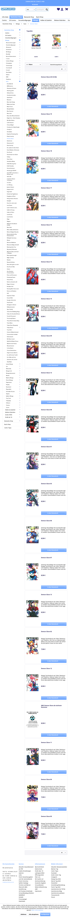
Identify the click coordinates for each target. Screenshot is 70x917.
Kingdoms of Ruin (11, 196)
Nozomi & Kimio (11, 262)
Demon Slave (10, 138)
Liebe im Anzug (10, 210)
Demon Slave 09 (46, 336)
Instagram (54, 877)
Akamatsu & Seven (11, 88)
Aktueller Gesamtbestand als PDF (26, 868)
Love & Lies (9, 214)
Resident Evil (10, 286)
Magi (8, 219)
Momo (8, 240)
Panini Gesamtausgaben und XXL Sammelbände (26, 878)
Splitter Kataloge (23, 883)
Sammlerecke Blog (56, 891)
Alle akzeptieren (33, 914)
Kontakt (21, 897)
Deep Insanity (10, 136)
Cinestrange (9, 65)
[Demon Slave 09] (32, 350)
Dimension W (10, 143)
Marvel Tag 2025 (56, 881)
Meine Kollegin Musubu (13, 232)
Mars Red (9, 227)
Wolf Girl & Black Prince (12, 341)
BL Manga (8, 52)
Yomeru (8, 405)
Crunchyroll (9, 67)
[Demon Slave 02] (32, 646)
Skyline (8, 393)
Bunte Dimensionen (11, 56)
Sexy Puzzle (10, 302)
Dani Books (9, 72)
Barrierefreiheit (39, 867)
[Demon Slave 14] (32, 387)
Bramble (8, 54)
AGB (36, 889)
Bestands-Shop (8, 421)
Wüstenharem (10, 346)
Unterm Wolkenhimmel (12, 332)
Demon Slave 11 (46, 742)
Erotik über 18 (39, 871)
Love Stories (10, 216)
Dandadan (9, 131)
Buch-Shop (7, 424)
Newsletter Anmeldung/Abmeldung (58, 884)
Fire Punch (9, 152)
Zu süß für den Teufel (12, 355)
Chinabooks (9, 63)
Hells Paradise (10, 166)
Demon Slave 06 (36, 48)
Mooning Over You (11, 247)
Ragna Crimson (10, 284)
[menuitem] (37, 10)
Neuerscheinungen (11, 42)
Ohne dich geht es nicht (13, 264)
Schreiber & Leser (10, 391)
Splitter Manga (9, 396)
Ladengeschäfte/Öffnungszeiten (39, 874)
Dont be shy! (10, 145)
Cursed (8, 70)
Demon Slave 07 (46, 558)
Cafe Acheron (10, 122)
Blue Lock (9, 113)
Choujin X (9, 129)
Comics (7, 33)
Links (20, 875)
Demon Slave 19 (56, 48)
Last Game (9, 205)
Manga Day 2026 (56, 879)
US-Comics (8, 35)
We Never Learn (11, 339)
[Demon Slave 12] (32, 683)
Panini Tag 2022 (55, 887)
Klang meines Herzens (12, 198)
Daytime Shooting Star (12, 134)
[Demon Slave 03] (32, 498)
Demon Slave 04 (46, 779)
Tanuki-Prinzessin (11, 316)
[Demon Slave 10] (32, 276)
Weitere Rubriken (10, 412)
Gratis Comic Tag (56, 875)
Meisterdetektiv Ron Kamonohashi (12, 234)
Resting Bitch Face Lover (13, 288)
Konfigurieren (45, 914)
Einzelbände (10, 83)
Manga (7, 40)
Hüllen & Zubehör (10, 410)
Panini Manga (9, 380)
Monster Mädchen (11, 242)
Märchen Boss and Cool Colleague (12, 252)
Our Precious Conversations (10, 272)
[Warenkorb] (66, 9)
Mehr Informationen (37, 910)
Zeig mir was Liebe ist (12, 352)
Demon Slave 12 (46, 668)
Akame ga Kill (10, 90)
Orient (8, 269)
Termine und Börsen (25, 885)
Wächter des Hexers (12, 343)
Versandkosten (39, 885)
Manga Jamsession (10, 373)
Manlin (7, 375)
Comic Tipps (7, 428)
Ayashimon (9, 97)
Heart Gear (9, 159)
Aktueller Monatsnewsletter (59, 867)
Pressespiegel (23, 899)
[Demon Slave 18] (32, 165)
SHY (8, 293)
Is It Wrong (9, 185)
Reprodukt (8, 389)
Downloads (22, 901)
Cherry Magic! (10, 125)
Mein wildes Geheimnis (12, 229)
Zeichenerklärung (40, 881)
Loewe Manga (9, 364)
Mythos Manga (9, 378)
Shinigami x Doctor (11, 304)
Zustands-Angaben (40, 883)
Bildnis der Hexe (11, 104)
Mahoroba (8, 368)
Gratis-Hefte (8, 415)
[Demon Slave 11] (32, 757)
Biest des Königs (11, 102)
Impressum (38, 891)
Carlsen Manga (9, 61)
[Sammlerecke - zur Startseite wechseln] (8, 10)
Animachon (9, 49)
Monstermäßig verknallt (13, 244)
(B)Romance (10, 86)
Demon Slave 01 (46, 447)
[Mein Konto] (62, 9)
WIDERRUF (22, 895)
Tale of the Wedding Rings (13, 311)
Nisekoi (8, 260)
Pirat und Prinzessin (12, 275)
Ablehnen (23, 914)
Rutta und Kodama (11, 291)
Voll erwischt (10, 336)
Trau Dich (9, 330)
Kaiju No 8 (9, 191)
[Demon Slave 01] (32, 461)
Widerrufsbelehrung (41, 887)
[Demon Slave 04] (32, 793)
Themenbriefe (55, 895)
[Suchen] (47, 9)
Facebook (54, 873)
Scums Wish (10, 298)
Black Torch (10, 106)
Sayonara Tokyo (11, 295)
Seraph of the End (11, 300)
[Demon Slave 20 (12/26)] (32, 91)
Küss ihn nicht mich (12, 203)
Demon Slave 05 (46, 816)
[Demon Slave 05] (32, 830)
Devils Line (9, 141)
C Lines (8, 58)
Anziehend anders (11, 95)
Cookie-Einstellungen (25, 871)
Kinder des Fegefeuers (12, 194)
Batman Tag (54, 869)
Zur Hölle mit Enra (11, 357)
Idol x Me (9, 176)
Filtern (30, 64)
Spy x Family (10, 309)
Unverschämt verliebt (12, 334)
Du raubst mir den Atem (13, 147)
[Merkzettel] (58, 9)
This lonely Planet (11, 318)
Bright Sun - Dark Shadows (13, 118)
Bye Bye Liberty (10, 120)
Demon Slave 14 (46, 373)
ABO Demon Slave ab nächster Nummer (51, 706)
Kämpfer (9, 201)
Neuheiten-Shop (9, 30)
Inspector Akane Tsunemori (11, 179)
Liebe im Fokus (10, 212)
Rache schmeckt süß (12, 282)
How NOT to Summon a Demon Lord (12, 173)
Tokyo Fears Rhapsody (12, 325)
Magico (8, 221)
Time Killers (10, 323)
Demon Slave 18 (46, 151)
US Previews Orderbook (25, 891)
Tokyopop (8, 400)
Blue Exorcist (10, 111)
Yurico (7, 407)
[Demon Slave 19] (56, 40)
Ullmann (8, 403)
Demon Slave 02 (46, 631)
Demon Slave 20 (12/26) (49, 77)
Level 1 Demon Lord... (12, 207)
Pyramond (8, 387)
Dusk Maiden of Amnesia (13, 150)
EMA (7, 77)
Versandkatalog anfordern (26, 893)
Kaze (7, 81)
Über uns (37, 877)
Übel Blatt (9, 362)
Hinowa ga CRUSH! (11, 170)
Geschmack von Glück (12, 154)
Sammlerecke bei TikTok (58, 889)
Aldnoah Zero (10, 93)
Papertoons (9, 382)
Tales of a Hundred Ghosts (13, 314)
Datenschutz (38, 869)
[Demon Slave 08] (32, 424)
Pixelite (8, 384)
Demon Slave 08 (46, 410)
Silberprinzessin (11, 307)
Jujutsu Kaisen (10, 187)
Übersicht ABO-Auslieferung (23, 888)
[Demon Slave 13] (32, 609)
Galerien (21, 873)
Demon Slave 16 (46, 225)
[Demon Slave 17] (32, 202)
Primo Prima (10, 279)
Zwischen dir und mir (12, 359)
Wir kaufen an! (39, 879)
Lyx (7, 366)
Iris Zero (9, 182)
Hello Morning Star (11, 163)
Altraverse (8, 47)
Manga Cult (9, 371)
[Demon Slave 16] (32, 239)
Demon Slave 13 (46, 594)
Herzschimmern (11, 168)
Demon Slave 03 (46, 484)
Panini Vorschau (23, 881)
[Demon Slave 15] (32, 313)
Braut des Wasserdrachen (13, 115)
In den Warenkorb (52, 106)
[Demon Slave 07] (32, 572)
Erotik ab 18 (8, 417)
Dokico (7, 74)
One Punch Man (11, 266)
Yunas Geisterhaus (11, 350)
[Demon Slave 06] (36, 40)
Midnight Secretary (11, 238)
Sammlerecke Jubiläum (57, 893)
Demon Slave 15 (46, 299)
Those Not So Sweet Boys (13, 320)
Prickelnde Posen (11, 277)
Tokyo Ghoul (10, 327)
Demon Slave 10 (46, 262)
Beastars (9, 99)
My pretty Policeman (12, 249)
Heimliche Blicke (11, 161)
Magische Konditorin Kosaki (12, 224)
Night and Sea (10, 257)
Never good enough (12, 255)
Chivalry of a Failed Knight (13, 127)
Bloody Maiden (10, 109)
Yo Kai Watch (10, 348)
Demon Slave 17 (46, 188)
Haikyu (8, 157)
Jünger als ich (10, 189)
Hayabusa (8, 79)
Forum (53, 897)
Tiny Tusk (8, 398)
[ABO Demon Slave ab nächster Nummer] (32, 720)
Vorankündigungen (10, 38)
